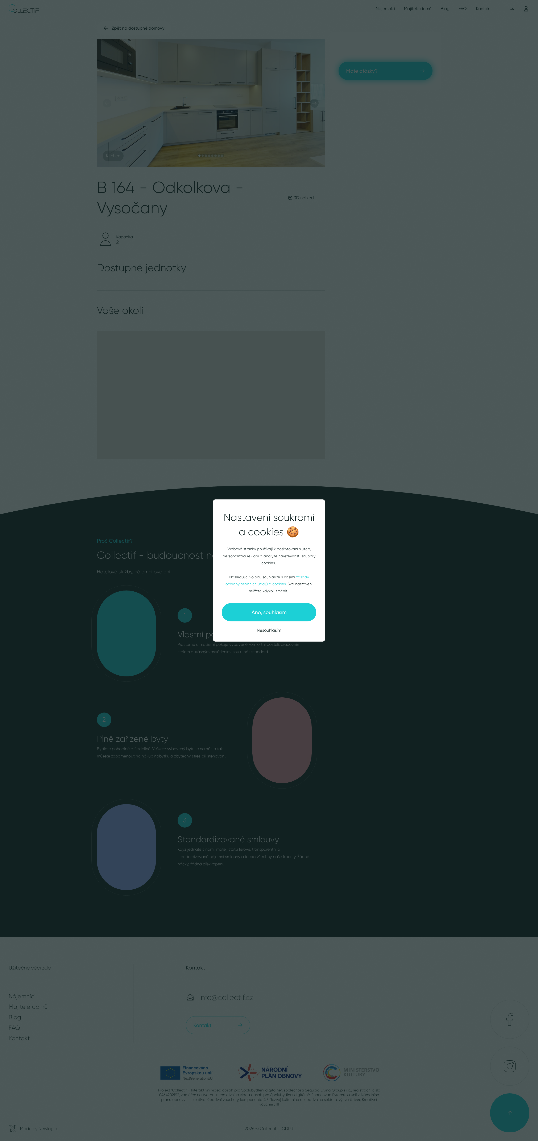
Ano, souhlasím (269, 612)
